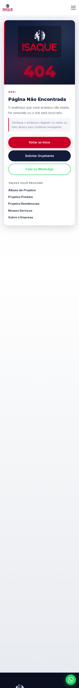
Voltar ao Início (39, 142)
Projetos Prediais (20, 197)
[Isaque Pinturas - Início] (39, 42)
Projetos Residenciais (23, 203)
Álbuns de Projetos (22, 190)
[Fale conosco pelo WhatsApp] (71, 680)
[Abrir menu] (73, 8)
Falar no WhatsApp (39, 169)
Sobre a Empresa (20, 217)
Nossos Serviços (20, 210)
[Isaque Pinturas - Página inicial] (35, 7)
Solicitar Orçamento (39, 156)
